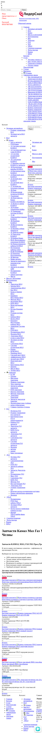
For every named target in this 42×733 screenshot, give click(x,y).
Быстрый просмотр (35, 169)
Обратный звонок (24, 23)
